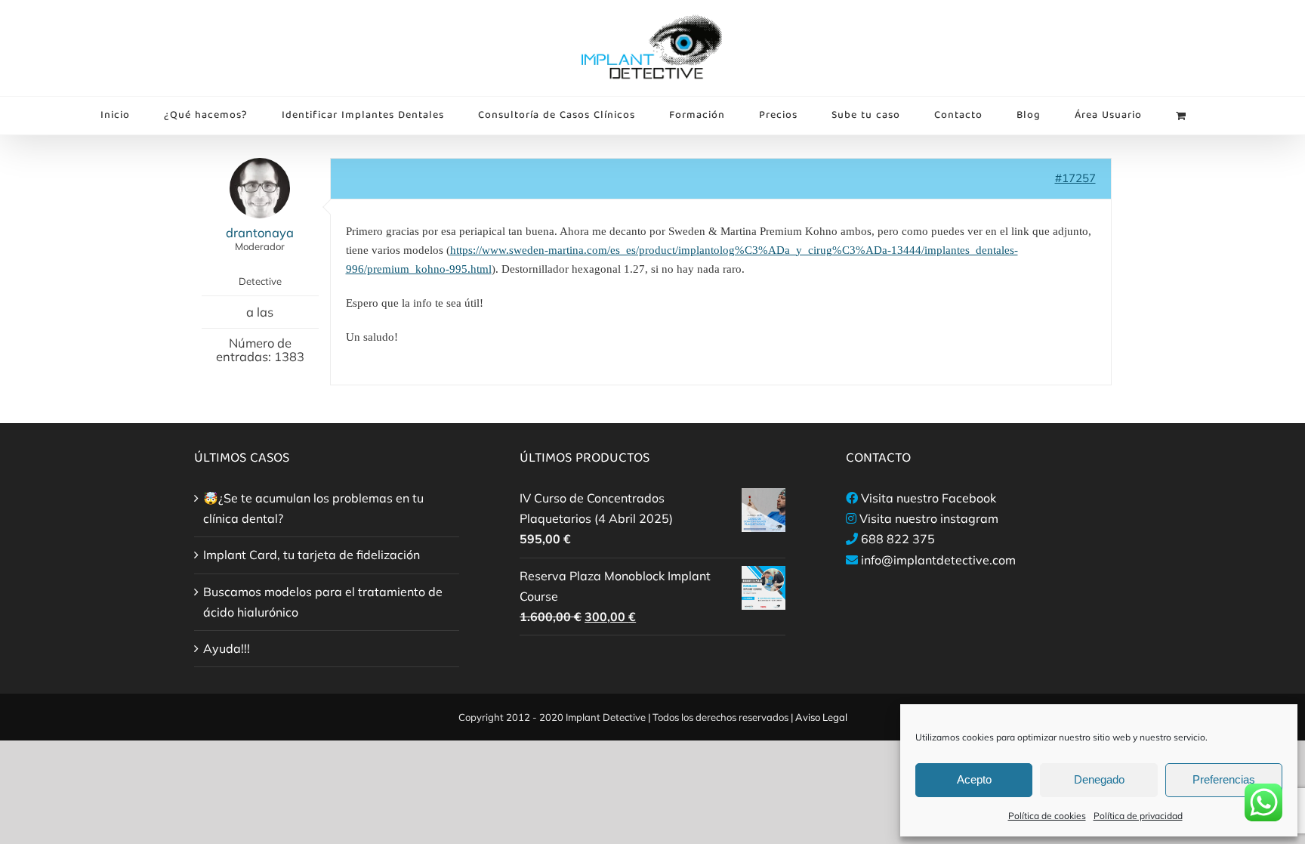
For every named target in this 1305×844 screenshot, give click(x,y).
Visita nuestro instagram (928, 518)
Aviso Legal (821, 717)
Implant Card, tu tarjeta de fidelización (311, 554)
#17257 (1075, 178)
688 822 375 (898, 538)
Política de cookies (1047, 815)
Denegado (1099, 779)
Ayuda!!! (226, 648)
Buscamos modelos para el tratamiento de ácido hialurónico (323, 602)
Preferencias (1223, 779)
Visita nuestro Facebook (928, 497)
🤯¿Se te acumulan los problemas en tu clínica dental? (313, 508)
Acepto (974, 779)
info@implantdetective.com (938, 559)
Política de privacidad (1138, 815)
